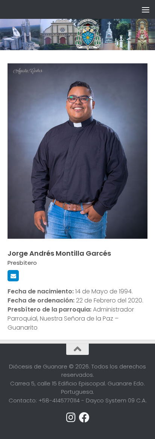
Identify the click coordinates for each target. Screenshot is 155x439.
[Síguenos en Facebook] (84, 417)
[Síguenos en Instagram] (70, 417)
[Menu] (145, 9)
